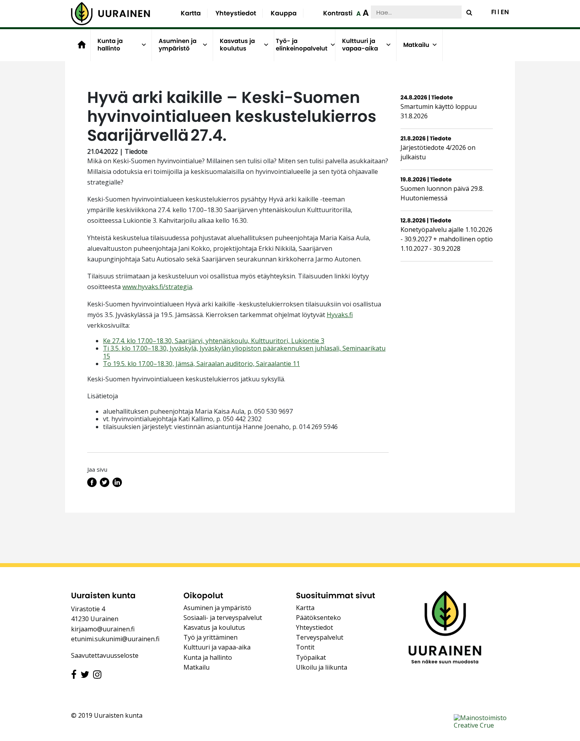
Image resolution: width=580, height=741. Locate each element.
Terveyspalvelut (319, 637)
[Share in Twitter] (104, 484)
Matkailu (416, 45)
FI (493, 12)
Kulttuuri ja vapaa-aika (360, 45)
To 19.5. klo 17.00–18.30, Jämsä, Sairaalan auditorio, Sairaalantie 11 (201, 363)
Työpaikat (311, 657)
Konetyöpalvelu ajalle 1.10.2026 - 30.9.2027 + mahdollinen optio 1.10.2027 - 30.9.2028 (446, 239)
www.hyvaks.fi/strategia (157, 286)
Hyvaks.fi (340, 314)
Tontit (305, 647)
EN (505, 12)
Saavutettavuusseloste (104, 655)
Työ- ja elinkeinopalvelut (301, 45)
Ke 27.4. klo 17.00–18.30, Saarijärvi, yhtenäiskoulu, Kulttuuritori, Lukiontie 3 (213, 340)
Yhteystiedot (235, 13)
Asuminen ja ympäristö (177, 45)
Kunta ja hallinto (110, 45)
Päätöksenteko (318, 617)
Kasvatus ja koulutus (237, 45)
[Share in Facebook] (92, 484)
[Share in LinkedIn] (117, 484)
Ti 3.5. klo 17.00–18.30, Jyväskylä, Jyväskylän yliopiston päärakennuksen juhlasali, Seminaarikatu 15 (244, 352)
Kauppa (284, 13)
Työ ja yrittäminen (210, 637)
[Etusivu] (110, 13)
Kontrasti (337, 13)
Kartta (191, 13)
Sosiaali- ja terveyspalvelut (222, 617)
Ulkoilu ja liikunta (321, 667)
